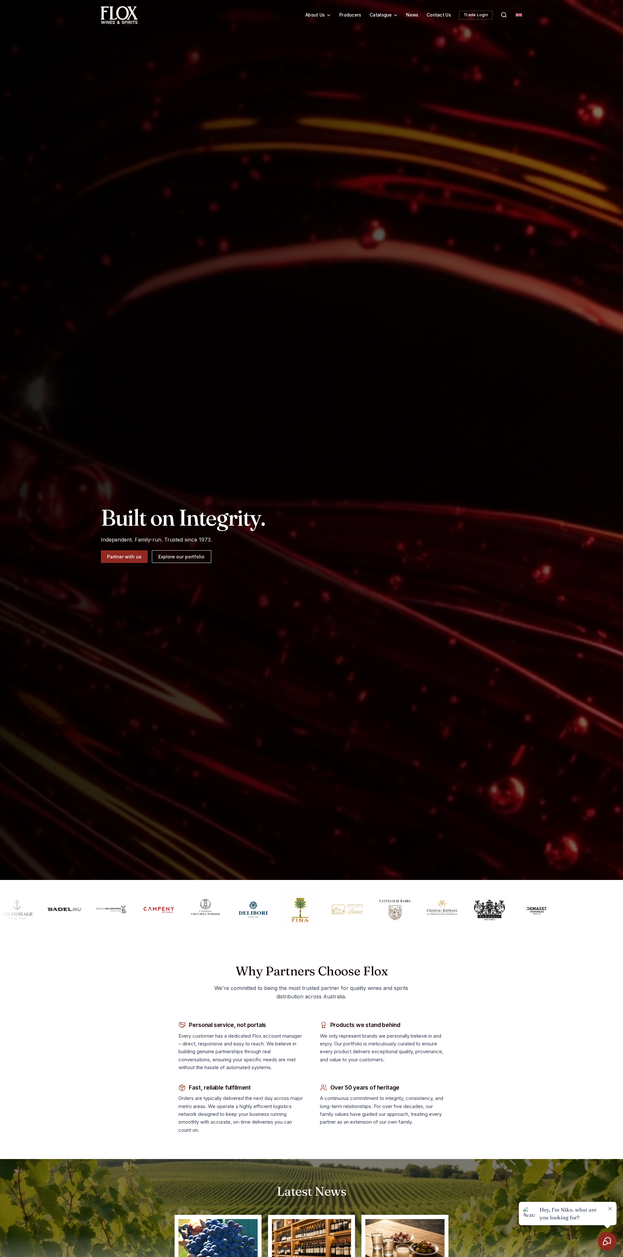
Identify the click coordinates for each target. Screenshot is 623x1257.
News (412, 15)
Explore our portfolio (182, 556)
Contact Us (439, 15)
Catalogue (381, 15)
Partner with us (124, 556)
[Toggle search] (504, 15)
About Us (315, 15)
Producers (350, 15)
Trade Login (476, 14)
